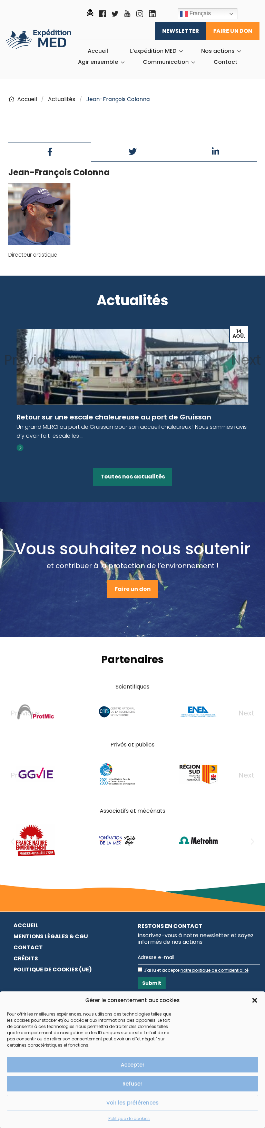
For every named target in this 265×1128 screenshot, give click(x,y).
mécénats (151, 811)
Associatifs (114, 811)
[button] (254, 1000)
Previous (33, 360)
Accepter (133, 1064)
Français (199, 13)
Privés (118, 745)
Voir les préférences (132, 1102)
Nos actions (218, 51)
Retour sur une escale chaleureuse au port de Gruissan (114, 417)
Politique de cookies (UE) (52, 969)
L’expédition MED (153, 51)
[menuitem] (98, 51)
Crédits (25, 958)
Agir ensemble (98, 62)
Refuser (132, 1083)
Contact (225, 62)
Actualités (61, 99)
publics (145, 745)
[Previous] (12, 841)
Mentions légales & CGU (50, 936)
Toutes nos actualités (132, 477)
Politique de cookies (129, 1118)
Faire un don (232, 31)
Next (246, 360)
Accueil (98, 51)
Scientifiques (132, 687)
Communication (166, 62)
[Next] (252, 841)
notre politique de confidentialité (214, 970)
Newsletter (180, 31)
